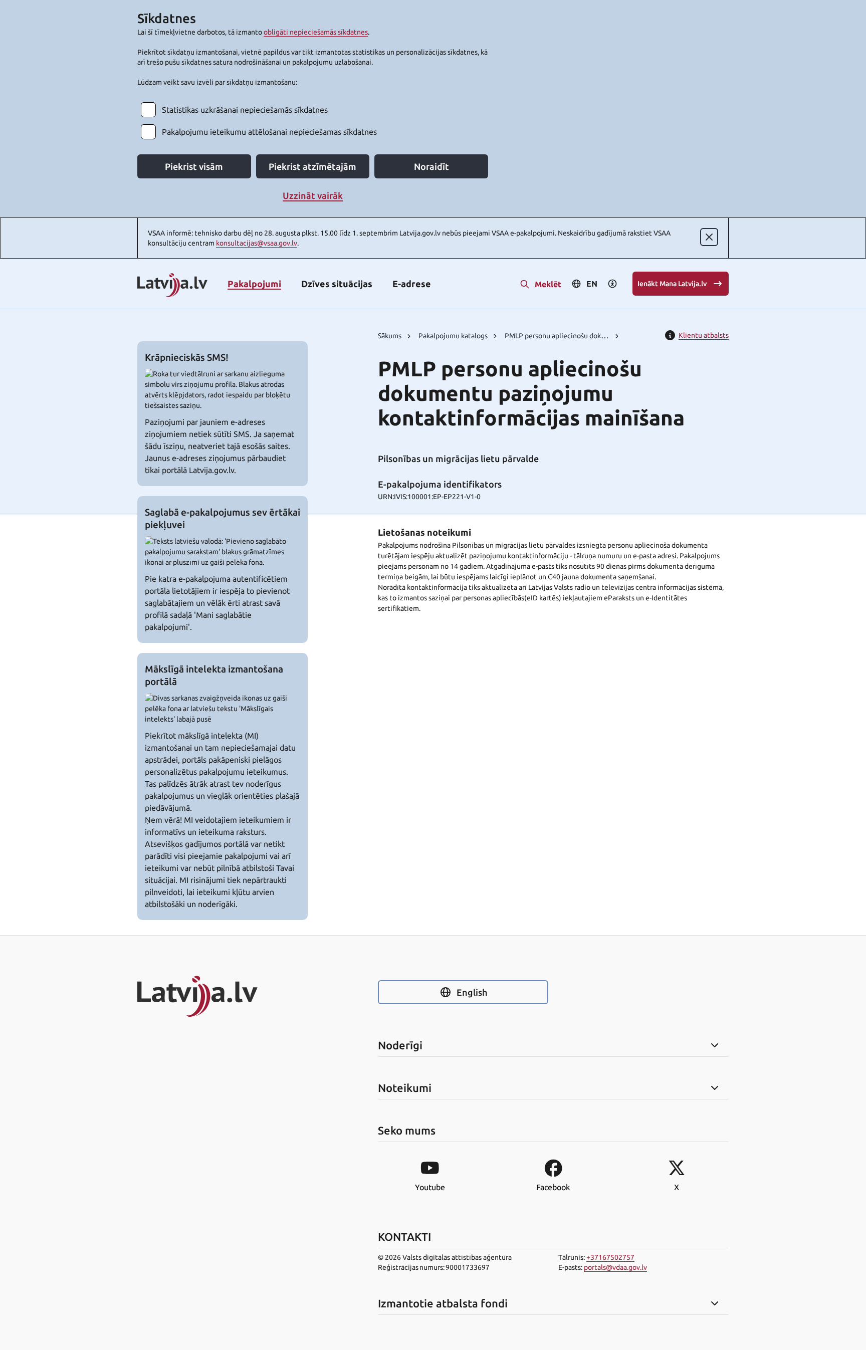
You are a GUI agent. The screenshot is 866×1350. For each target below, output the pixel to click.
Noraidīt (431, 166)
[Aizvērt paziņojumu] (709, 237)
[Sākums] (222, 996)
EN (591, 283)
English (472, 992)
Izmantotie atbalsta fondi (443, 1303)
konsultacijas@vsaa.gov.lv (256, 243)
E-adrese (411, 284)
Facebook (553, 1187)
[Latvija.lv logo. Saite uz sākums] (172, 286)
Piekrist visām (194, 166)
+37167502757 (610, 1257)
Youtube (430, 1187)
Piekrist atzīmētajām (312, 166)
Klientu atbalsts (704, 335)
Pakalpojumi (254, 284)
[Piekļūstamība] (612, 284)
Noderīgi (400, 1045)
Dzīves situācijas (336, 284)
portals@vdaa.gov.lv (615, 1267)
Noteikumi (404, 1088)
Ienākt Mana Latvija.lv (672, 284)
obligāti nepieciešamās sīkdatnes (316, 32)
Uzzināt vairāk (313, 195)
